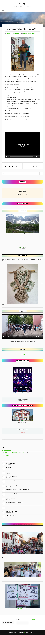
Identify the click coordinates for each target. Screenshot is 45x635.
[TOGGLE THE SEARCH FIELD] (42, 10)
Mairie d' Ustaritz (5, 455)
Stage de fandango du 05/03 (34, 166)
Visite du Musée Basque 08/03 (11, 166)
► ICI (24, 354)
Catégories (4, 438)
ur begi (8, 33)
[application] (22, 145)
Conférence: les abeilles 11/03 (21, 28)
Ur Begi (22, 3)
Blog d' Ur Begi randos (6, 450)
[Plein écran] (38, 156)
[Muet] (36, 156)
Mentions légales (34, 624)
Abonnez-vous (39, 632)
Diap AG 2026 (20, 608)
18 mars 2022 (16, 33)
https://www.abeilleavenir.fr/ (19, 126)
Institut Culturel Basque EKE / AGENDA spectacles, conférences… (14, 452)
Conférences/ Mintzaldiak (29, 33)
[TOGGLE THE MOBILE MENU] (3, 10)
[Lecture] (6, 156)
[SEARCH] (41, 173)
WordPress (21, 632)
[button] (38, 53)
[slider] (21, 156)
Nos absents (33, 619)
